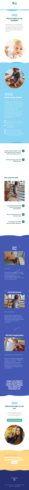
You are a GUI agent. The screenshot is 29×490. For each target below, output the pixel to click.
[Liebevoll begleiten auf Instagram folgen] (14, 480)
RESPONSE (18, 484)
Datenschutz (17, 486)
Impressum (11, 486)
